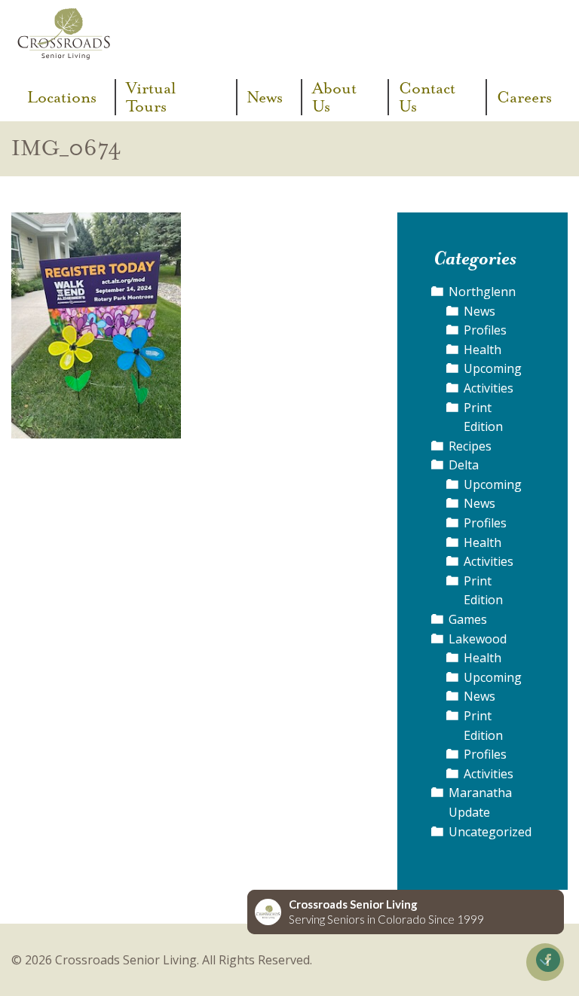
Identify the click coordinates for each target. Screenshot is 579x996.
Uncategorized (490, 831)
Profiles (485, 330)
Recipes (470, 446)
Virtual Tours (151, 97)
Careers (524, 97)
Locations (61, 97)
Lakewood (478, 639)
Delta (464, 465)
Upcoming (493, 368)
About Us (334, 97)
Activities (488, 388)
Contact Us (427, 97)
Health (482, 349)
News (265, 97)
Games (468, 619)
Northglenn (482, 291)
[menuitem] (66, 97)
